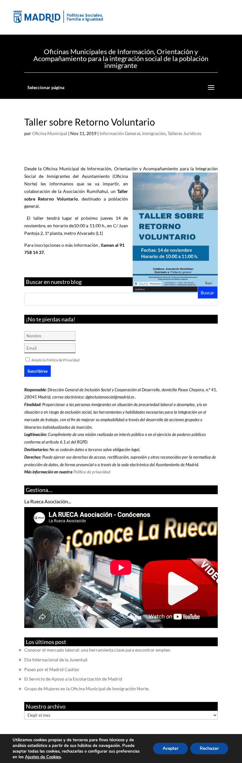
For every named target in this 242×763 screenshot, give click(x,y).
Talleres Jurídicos (184, 133)
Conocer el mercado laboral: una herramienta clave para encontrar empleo (97, 650)
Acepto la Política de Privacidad (55, 360)
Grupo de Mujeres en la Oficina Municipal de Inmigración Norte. (86, 688)
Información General (120, 133)
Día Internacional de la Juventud (55, 659)
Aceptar (170, 748)
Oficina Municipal (49, 133)
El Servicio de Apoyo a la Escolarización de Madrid (73, 678)
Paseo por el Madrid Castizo (51, 669)
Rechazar (209, 748)
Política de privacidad (91, 471)
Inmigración (154, 133)
